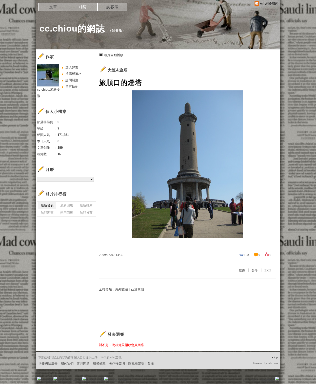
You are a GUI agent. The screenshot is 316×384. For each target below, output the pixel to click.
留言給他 (71, 86)
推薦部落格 (73, 74)
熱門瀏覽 (47, 213)
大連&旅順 (118, 70)
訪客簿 (112, 7)
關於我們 (67, 363)
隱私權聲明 (136, 363)
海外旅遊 (121, 289)
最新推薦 (86, 205)
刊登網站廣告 (48, 363)
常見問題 (83, 363)
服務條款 (99, 363)
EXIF (267, 270)
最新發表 (47, 205)
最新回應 (66, 205)
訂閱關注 (71, 80)
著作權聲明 (117, 363)
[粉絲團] (39, 379)
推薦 (242, 270)
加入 (255, 380)
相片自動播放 (113, 55)
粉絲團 (47, 380)
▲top (274, 357)
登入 (246, 380)
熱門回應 (66, 213)
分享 (255, 270)
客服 (150, 363)
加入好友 (71, 67)
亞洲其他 (137, 289)
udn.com (273, 363)
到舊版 (117, 30)
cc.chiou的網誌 (72, 28)
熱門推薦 (86, 213)
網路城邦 (267, 380)
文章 (53, 7)
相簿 (83, 7)
